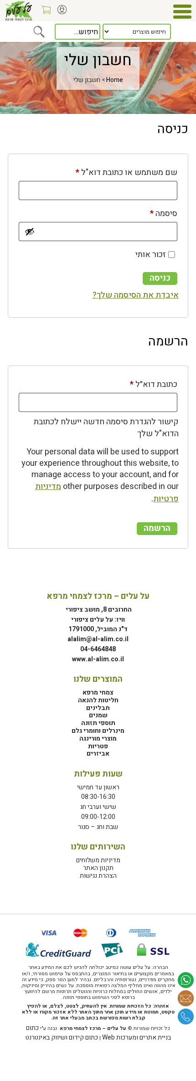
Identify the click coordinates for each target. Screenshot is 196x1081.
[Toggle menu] (182, 11)
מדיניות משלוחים (98, 860)
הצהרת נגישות (98, 875)
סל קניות (44, 13)
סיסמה (155, 213)
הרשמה (157, 528)
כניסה (160, 278)
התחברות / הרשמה (60, 13)
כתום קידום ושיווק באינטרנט (62, 1037)
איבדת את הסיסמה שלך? (136, 295)
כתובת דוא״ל (145, 384)
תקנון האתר (98, 868)
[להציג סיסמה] (30, 231)
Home (114, 80)
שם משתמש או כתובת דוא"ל (118, 172)
